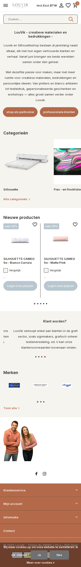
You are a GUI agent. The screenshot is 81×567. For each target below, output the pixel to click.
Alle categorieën (15, 199)
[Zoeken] (71, 19)
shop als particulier (20, 112)
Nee (59, 555)
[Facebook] (36, 474)
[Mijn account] (61, 5)
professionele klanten (59, 112)
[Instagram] (44, 474)
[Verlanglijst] (68, 5)
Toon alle (10, 408)
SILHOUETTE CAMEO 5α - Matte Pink (59, 260)
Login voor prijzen (20, 286)
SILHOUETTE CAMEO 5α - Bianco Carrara (18, 260)
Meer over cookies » (41, 562)
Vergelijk (15, 270)
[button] (34, 303)
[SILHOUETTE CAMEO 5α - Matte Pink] (61, 238)
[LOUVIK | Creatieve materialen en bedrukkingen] (23, 5)
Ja (39, 555)
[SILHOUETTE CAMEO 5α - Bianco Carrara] (20, 238)
